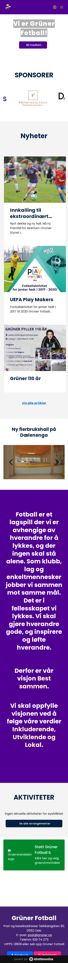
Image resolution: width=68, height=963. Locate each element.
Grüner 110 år (25, 378)
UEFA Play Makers (31, 299)
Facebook (21, 955)
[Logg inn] (54, 7)
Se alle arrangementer (34, 823)
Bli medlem (33, 45)
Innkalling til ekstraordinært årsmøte (29, 216)
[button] (11, 462)
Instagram (49, 955)
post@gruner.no (40, 935)
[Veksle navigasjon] (61, 7)
